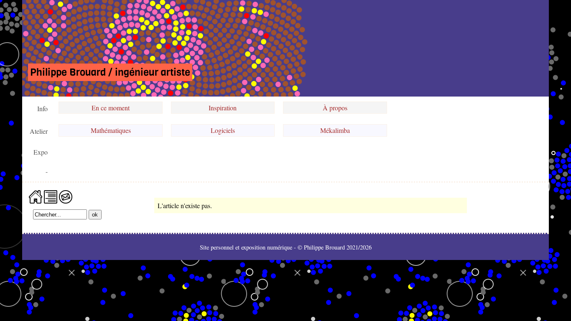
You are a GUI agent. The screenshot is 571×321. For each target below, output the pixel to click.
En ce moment (110, 107)
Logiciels (223, 130)
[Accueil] (35, 195)
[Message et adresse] (65, 195)
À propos (335, 107)
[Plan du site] (50, 195)
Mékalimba (335, 130)
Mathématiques (111, 130)
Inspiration (222, 107)
